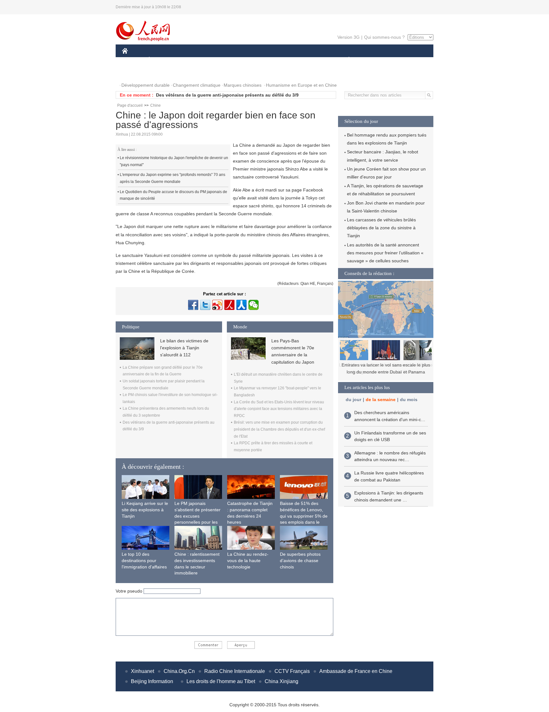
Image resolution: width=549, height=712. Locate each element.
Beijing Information (152, 681)
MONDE (190, 60)
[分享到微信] (253, 305)
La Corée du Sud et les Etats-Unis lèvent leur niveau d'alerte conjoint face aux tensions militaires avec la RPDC (279, 409)
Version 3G (348, 37)
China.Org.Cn (179, 671)
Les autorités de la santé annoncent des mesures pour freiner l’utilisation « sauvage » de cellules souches (385, 252)
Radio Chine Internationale (234, 671)
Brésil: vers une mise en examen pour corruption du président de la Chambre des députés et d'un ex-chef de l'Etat (279, 429)
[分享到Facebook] (193, 305)
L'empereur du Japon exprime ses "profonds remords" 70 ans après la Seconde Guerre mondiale (172, 178)
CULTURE (275, 60)
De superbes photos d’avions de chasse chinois (300, 560)
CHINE (133, 60)
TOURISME (399, 60)
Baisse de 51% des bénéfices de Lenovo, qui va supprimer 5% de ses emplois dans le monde (304, 516)
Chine (155, 105)
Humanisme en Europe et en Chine (301, 85)
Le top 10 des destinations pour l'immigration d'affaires (144, 560)
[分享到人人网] (241, 305)
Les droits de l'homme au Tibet (220, 681)
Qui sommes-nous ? (384, 37)
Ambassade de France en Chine (355, 671)
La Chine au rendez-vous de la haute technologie (247, 560)
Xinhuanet (142, 671)
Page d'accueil (130, 105)
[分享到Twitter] (205, 305)
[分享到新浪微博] (217, 305)
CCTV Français (292, 671)
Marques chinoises (242, 85)
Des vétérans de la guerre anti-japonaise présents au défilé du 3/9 (227, 94)
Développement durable (145, 85)
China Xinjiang (281, 681)
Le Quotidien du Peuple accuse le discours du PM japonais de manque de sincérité (173, 195)
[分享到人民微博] (229, 305)
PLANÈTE (345, 60)
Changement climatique (196, 85)
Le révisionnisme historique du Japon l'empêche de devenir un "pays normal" (174, 161)
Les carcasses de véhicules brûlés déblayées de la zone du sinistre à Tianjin (381, 227)
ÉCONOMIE (161, 60)
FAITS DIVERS (311, 60)
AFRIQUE (218, 60)
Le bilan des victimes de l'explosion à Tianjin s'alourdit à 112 (184, 348)
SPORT (371, 60)
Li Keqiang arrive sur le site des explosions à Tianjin (145, 509)
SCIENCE (246, 60)
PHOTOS (135, 72)
